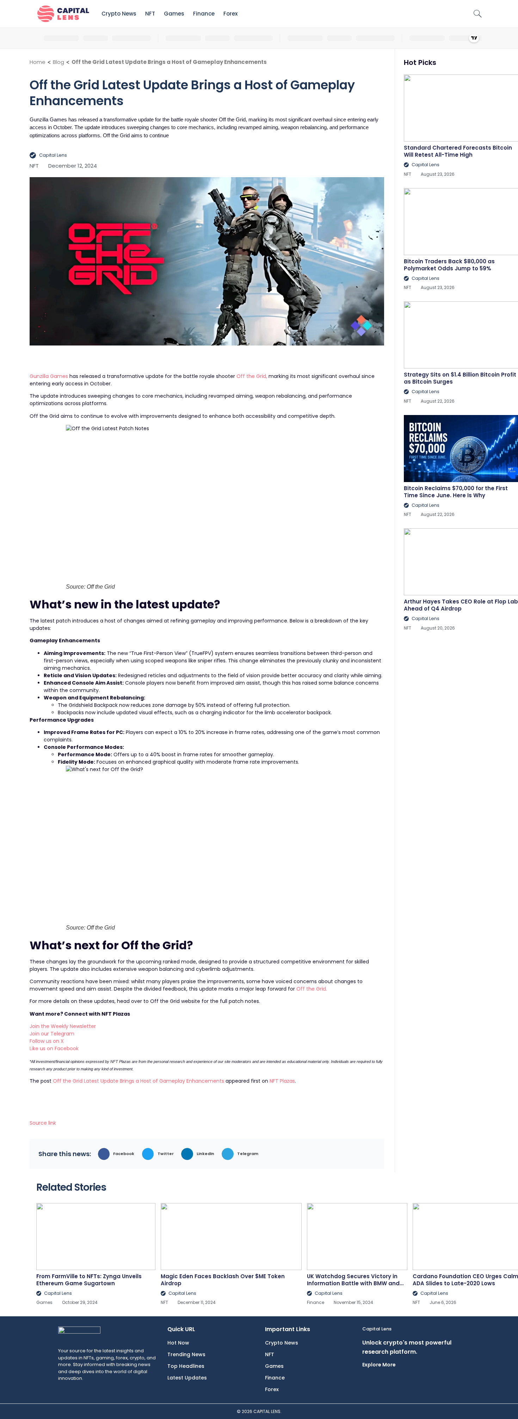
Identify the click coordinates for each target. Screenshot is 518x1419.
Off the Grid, (251, 376)
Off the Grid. (311, 988)
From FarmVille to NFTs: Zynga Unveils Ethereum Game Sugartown (89, 1280)
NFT (150, 13)
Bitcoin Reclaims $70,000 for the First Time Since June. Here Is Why (456, 492)
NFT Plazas (282, 1080)
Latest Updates (187, 1377)
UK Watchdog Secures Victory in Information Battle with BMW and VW (353, 1283)
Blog (58, 62)
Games (174, 13)
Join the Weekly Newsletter (63, 1026)
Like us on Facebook (54, 1048)
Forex (230, 13)
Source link (43, 1122)
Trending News (186, 1354)
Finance (204, 13)
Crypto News (118, 13)
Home (37, 62)
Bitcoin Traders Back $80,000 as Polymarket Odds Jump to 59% (449, 265)
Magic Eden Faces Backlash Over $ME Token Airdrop (223, 1280)
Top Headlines (185, 1366)
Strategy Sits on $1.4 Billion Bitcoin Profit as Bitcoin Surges (460, 378)
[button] (118, 1154)
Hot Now (178, 1342)
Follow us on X (47, 1041)
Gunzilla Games (49, 376)
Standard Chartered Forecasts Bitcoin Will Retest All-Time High (458, 151)
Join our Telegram (52, 1033)
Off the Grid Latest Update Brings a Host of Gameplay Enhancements (138, 1080)
